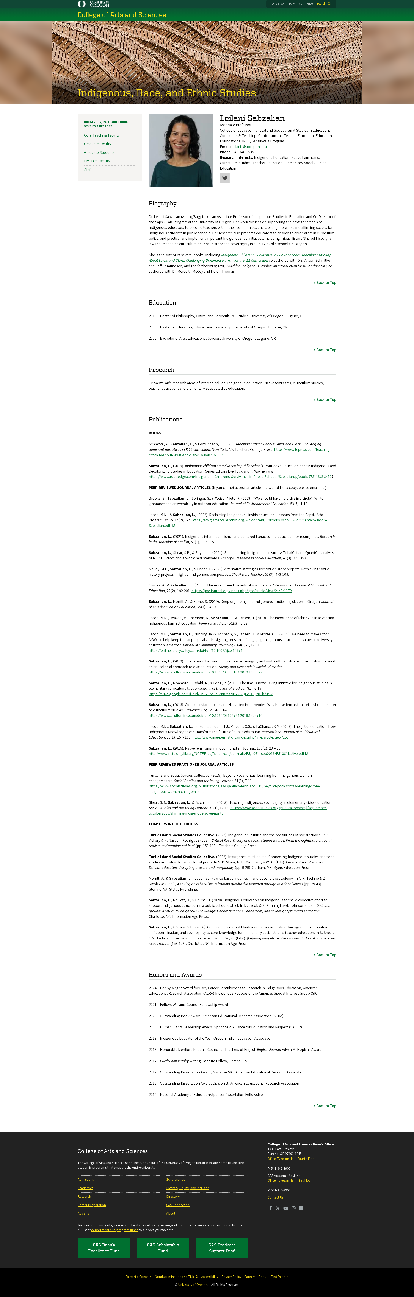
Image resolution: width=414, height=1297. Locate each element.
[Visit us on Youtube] (286, 1208)
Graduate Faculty (97, 144)
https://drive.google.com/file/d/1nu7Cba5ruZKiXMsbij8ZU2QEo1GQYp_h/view (211, 694)
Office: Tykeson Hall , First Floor (290, 1180)
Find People (279, 1276)
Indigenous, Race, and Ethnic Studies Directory (106, 124)
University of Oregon (192, 1284)
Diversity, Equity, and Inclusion (187, 1188)
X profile (225, 178)
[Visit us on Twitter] (278, 1208)
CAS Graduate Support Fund (222, 1247)
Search (321, 4)
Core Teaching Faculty (101, 135)
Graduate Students (99, 152)
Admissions (86, 1179)
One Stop (278, 4)
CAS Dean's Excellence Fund (104, 1247)
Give (310, 4)
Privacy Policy (231, 1276)
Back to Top (326, 282)
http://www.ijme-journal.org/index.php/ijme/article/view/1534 (241, 737)
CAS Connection (178, 1205)
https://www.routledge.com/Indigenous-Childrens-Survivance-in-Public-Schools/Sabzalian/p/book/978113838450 (240, 476)
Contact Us (275, 1197)
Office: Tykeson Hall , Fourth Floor (292, 1158)
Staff (87, 170)
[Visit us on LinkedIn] (301, 1208)
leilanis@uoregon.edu (249, 146)
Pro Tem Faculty (97, 161)
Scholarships (175, 1179)
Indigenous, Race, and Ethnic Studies (167, 92)
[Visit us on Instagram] (293, 1208)
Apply (291, 4)
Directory (173, 1196)
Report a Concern (139, 1276)
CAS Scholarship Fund (163, 1247)
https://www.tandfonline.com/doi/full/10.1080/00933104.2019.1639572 (205, 672)
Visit (300, 4)
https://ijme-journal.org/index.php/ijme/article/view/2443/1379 (241, 591)
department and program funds (114, 1230)
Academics (85, 1188)
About (170, 1213)
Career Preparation (92, 1205)
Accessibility (209, 1276)
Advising (83, 1213)
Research (84, 1196)
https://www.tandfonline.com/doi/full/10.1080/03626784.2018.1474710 (205, 715)
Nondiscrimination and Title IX (176, 1276)
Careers (249, 1276)
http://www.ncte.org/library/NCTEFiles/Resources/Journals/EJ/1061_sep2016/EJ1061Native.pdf (226, 753)
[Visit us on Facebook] (271, 1208)
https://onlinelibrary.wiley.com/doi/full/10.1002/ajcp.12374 (195, 650)
